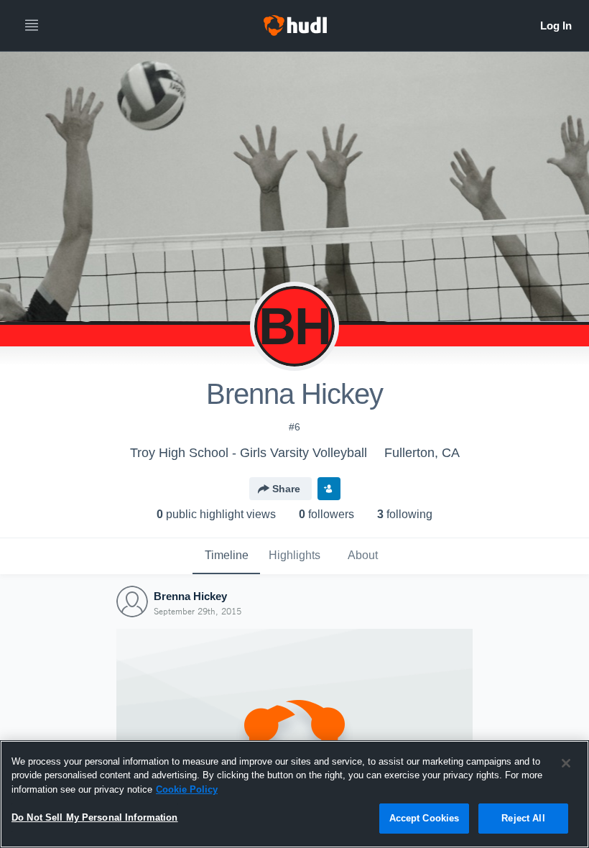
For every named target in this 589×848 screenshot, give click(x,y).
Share (286, 488)
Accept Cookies (424, 818)
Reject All (522, 818)
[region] (294, 794)
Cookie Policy (187, 789)
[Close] (566, 763)
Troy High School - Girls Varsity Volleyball (248, 453)
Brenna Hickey (190, 596)
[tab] (226, 556)
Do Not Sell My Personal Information (94, 817)
